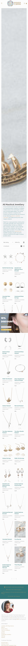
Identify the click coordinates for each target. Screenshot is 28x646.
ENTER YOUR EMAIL (4, 325)
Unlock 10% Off (6, 329)
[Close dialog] (27, 314)
